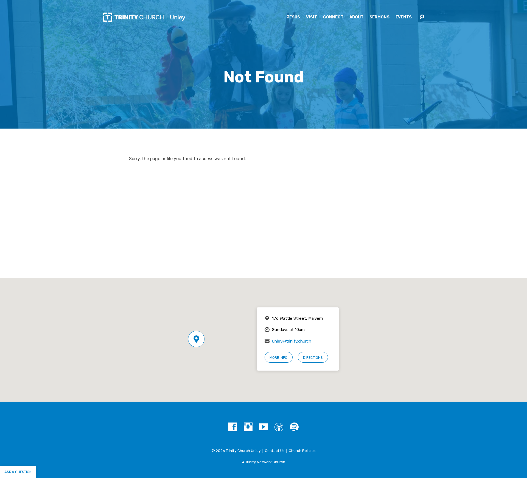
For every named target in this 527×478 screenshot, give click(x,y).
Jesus (293, 17)
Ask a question (18, 472)
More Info (278, 357)
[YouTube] (263, 427)
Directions (313, 357)
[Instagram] (248, 427)
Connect (333, 17)
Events (404, 17)
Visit (311, 17)
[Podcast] (278, 427)
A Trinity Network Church (263, 462)
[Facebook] (232, 427)
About (356, 17)
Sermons (379, 17)
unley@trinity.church (291, 341)
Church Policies (302, 450)
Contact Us (275, 450)
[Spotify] (294, 427)
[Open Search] (422, 17)
